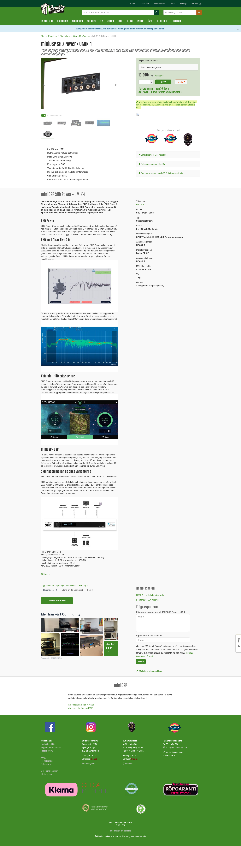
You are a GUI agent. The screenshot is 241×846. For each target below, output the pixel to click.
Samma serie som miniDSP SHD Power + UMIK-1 (163, 173)
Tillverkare (176, 21)
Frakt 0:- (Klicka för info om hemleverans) (161, 92)
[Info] (112, 105)
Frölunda (129, 763)
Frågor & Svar (47, 750)
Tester (173, 3)
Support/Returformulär (51, 747)
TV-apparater (47, 21)
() (159, 75)
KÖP (162, 82)
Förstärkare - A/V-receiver (147, 599)
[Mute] (97, 105)
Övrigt (150, 21)
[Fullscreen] (102, 105)
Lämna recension (57, 600)
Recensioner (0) (50, 589)
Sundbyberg (89, 763)
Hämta (180, 82)
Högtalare (91, 21)
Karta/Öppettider (48, 744)
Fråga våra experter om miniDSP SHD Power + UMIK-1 (161, 612)
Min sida (195, 3)
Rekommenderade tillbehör (153, 164)
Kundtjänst (144, 3)
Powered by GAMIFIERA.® (51, 658)
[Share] (107, 105)
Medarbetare (46, 774)
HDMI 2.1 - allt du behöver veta (150, 595)
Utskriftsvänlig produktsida (150, 670)
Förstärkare (77, 21)
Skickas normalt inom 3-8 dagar (154, 88)
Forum (90, 589)
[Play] (46, 105)
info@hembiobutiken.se (176, 747)
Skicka (141, 661)
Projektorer (62, 21)
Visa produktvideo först (54, 116)
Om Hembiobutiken (49, 770)
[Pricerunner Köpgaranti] (181, 789)
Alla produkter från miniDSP (80, 708)
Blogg (43, 757)
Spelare (110, 21)
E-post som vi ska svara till (149, 635)
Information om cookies (120, 830)
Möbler (140, 21)
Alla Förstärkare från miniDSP (81, 704)
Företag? (183, 3)
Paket (120, 21)
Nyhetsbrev (46, 764)
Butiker (133, 3)
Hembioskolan (160, 3)
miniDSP (140, 204)
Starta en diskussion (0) (72, 589)
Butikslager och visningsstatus (154, 154)
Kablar (130, 21)
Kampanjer (162, 21)
